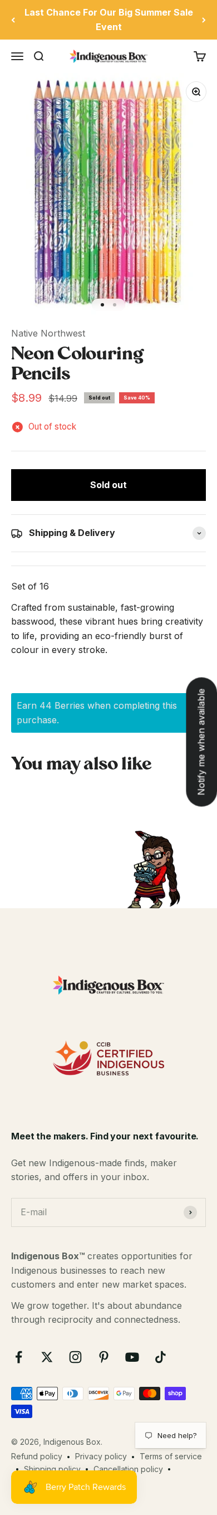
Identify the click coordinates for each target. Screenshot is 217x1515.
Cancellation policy (128, 1469)
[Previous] (13, 20)
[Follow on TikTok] (160, 1357)
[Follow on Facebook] (18, 1357)
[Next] (204, 20)
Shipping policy (52, 1469)
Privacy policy (101, 1456)
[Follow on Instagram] (75, 1357)
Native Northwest (48, 333)
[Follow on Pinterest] (103, 1357)
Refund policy (36, 1456)
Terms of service (171, 1456)
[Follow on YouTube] (132, 1357)
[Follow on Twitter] (47, 1357)
